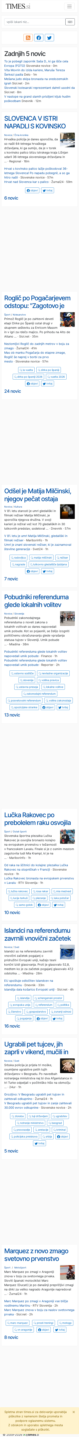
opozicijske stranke (25, 707)
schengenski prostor (49, 998)
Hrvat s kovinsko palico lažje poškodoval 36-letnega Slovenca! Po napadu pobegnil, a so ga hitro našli (37, 173)
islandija (24, 998)
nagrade (19, 564)
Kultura (18, 506)
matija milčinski (42, 557)
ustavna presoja (28, 686)
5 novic (11, 1151)
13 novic (12, 715)
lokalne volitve (54, 686)
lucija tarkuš (20, 898)
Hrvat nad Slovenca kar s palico (26, 182)
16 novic (12, 1026)
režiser (63, 557)
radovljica (19, 557)
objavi (34, 190)
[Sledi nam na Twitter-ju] (49, 37)
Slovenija (19, 613)
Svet (16, 947)
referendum (45, 1004)
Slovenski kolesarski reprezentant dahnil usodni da (39, 88)
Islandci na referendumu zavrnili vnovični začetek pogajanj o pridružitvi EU (37, 938)
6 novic (11, 198)
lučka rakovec (19, 891)
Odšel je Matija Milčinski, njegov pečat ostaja (37, 495)
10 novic (12, 912)
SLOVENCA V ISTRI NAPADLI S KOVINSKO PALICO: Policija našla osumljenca (35, 130)
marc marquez (19, 1322)
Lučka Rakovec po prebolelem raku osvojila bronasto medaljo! (37, 822)
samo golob (25, 904)
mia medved (63, 891)
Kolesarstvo (19, 314)
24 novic (12, 391)
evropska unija (21, 1004)
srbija (48, 1136)
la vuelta (27, 369)
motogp (67, 1322)
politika (64, 1004)
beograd (56, 1122)
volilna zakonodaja (59, 700)
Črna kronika (21, 135)
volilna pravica (50, 680)
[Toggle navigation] (69, 6)
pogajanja (25, 1018)
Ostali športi (20, 831)
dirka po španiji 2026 (29, 376)
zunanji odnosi (62, 1011)
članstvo (15, 1011)
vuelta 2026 (57, 376)
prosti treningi (44, 1322)
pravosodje (23, 1129)
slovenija (27, 680)
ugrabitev (61, 1116)
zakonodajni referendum (41, 693)
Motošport (20, 1267)
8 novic (11, 1337)
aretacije (42, 1129)
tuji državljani (39, 1116)
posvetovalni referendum (25, 700)
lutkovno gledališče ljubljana (50, 564)
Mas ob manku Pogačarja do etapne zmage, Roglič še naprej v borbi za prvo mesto (35, 357)
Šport (7, 314)
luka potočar (61, 898)
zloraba (19, 1116)
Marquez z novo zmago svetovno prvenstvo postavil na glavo (36, 1258)
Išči (70, 22)
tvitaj (49, 190)
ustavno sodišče (23, 673)
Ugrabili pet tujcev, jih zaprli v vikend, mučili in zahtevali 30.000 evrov (36, 1052)
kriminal (61, 1129)
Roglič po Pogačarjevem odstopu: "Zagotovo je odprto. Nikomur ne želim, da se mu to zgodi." (39, 309)
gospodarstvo (37, 1011)
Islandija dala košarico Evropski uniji (29, 989)
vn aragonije (24, 1329)
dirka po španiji (49, 369)
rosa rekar (41, 891)
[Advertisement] (39, 249)
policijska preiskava (25, 1136)
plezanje (40, 898)
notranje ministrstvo (31, 1122)
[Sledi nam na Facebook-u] (38, 37)
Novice (8, 135)
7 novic (11, 578)
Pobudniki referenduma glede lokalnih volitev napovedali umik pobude (38, 604)
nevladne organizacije (54, 673)
